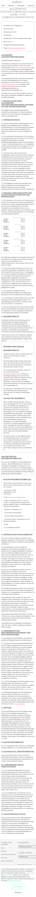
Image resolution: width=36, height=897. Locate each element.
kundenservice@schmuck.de (16, 48)
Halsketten (30, 5)
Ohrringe (11, 5)
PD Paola (3, 851)
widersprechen (30, 873)
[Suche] (34, 2)
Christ (3, 848)
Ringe (3, 5)
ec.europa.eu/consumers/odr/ (10, 84)
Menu (2, 2)
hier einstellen (8, 875)
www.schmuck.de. (19, 704)
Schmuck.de (18, 2)
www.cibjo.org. (28, 689)
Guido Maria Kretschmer (8, 854)
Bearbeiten (18, 892)
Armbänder (20, 5)
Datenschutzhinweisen (14, 880)
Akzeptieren (17, 887)
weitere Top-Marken (7, 861)
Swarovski (4, 857)
